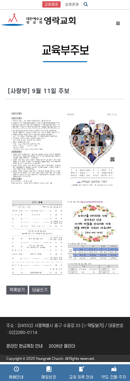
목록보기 (17, 290)
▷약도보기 (93, 325)
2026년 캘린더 (62, 346)
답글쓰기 (39, 290)
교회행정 (51, 4)
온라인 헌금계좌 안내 (24, 346)
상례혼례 (72, 4)
